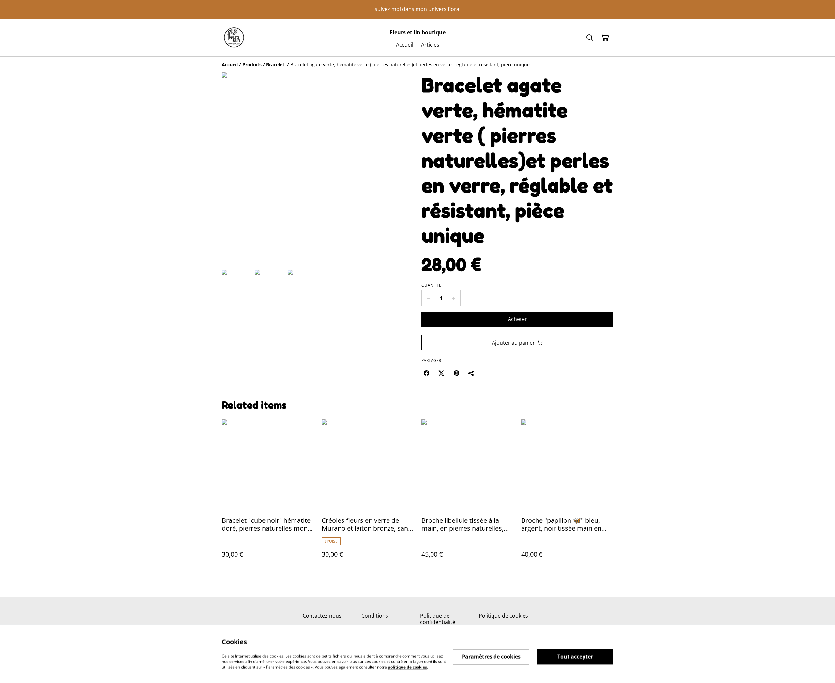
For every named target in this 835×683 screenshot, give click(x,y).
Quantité (431, 285)
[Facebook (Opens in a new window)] (426, 373)
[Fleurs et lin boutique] (234, 37)
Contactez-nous (322, 615)
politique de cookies (407, 667)
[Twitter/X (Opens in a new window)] (441, 373)
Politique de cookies (503, 615)
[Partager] (471, 373)
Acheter (517, 319)
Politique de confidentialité (437, 619)
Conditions (374, 615)
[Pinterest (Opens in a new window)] (456, 373)
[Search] (590, 38)
